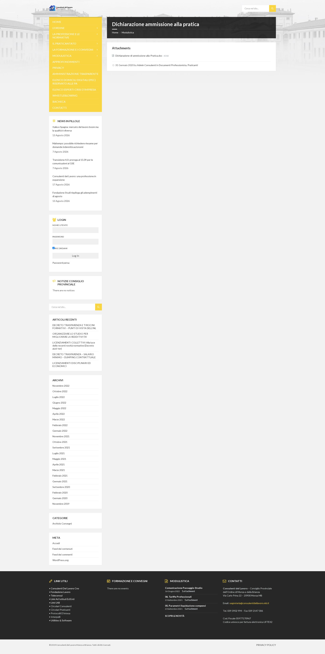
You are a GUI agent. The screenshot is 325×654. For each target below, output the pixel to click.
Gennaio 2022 (59, 430)
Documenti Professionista (173, 65)
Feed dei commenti (62, 554)
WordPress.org (60, 560)
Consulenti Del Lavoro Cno (65, 588)
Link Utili (55, 602)
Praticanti (193, 65)
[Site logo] (61, 10)
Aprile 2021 (58, 464)
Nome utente (60, 225)
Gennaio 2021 (59, 481)
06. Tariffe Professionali (178, 596)
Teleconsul (56, 595)
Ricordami (61, 248)
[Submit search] (272, 8)
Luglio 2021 (58, 453)
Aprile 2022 (58, 413)
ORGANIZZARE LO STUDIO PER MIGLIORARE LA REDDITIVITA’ (70, 335)
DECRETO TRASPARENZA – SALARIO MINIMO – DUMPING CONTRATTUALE (74, 356)
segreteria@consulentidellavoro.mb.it (249, 603)
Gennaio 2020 (59, 498)
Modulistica (128, 32)
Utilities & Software (61, 620)
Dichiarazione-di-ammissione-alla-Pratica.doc (139, 55)
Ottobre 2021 (59, 441)
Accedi (56, 543)
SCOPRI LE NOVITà (174, 616)
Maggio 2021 (59, 458)
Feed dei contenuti (62, 548)
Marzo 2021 (58, 470)
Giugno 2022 (59, 402)
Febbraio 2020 (60, 492)
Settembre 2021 (61, 447)
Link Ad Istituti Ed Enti (62, 599)
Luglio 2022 (58, 397)
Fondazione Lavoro (60, 591)
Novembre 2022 (60, 385)
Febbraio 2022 (60, 425)
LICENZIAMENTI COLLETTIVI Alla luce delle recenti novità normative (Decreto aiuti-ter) (73, 345)
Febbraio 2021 (60, 475)
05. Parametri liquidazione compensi (185, 605)
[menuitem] (75, 22)
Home (115, 32)
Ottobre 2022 (59, 391)
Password (58, 236)
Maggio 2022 (59, 408)
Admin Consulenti (146, 65)
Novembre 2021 (60, 436)
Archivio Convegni (62, 523)
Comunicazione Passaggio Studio (183, 587)
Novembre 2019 (60, 503)
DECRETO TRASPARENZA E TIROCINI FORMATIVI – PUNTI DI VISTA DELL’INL (74, 327)
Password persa (60, 262)
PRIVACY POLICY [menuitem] (266, 645)
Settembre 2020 (61, 487)
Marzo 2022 (58, 419)
